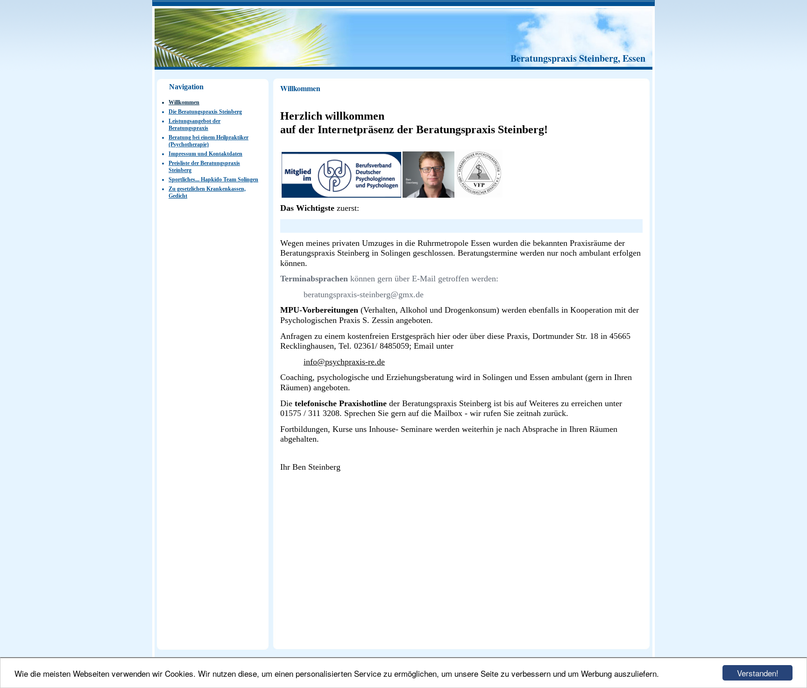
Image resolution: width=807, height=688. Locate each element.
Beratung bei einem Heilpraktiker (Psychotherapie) (208, 141)
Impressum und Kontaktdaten (205, 153)
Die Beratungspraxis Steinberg (205, 111)
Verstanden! (758, 673)
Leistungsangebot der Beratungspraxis (194, 124)
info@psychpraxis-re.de (344, 361)
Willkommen (184, 102)
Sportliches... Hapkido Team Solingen (213, 179)
